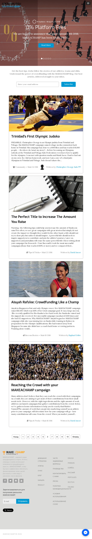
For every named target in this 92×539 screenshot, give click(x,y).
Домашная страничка (42, 459)
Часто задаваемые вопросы (58, 461)
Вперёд (76, 436)
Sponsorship (76, 17)
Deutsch (71, 482)
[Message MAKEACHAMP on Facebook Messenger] (85, 532)
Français (71, 463)
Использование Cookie (58, 502)
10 (68, 436)
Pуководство (58, 469)
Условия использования (58, 495)
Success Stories (31, 335)
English (71, 458)
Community (20, 167)
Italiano (71, 487)
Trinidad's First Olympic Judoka (35, 136)
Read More (79, 47)
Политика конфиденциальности (58, 487)
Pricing (55, 481)
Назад (15, 436)
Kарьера (41, 480)
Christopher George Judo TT (68, 167)
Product (41, 485)
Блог (40, 475)
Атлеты (41, 466)
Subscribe (68, 84)
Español (71, 468)
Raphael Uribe (75, 335)
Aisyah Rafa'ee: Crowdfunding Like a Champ (45, 302)
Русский (71, 473)
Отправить (22, 501)
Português (72, 477)
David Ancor (75, 252)
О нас (40, 471)
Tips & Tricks (34, 252)
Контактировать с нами (58, 475)
